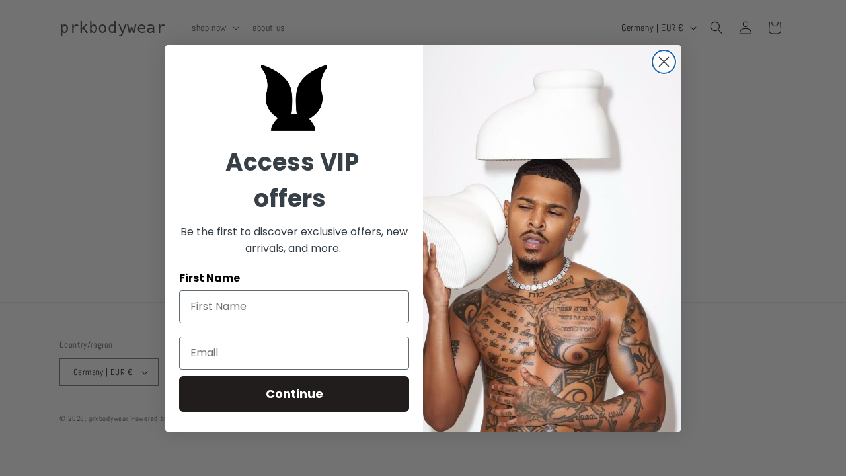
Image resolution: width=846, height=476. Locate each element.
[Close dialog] (663, 61)
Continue (294, 393)
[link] (294, 98)
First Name (209, 278)
